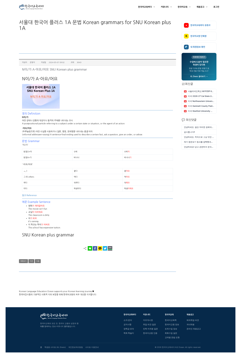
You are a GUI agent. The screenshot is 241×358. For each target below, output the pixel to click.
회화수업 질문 (171, 333)
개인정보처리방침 (75, 347)
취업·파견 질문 (149, 324)
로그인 (216, 7)
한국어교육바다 (145, 7)
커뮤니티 (165, 7)
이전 (31, 261)
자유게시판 (148, 320)
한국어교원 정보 (172, 324)
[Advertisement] (97, 41)
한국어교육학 (171, 320)
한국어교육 (182, 7)
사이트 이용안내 (92, 347)
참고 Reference (29, 195)
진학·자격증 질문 (150, 329)
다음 (37, 261)
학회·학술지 (129, 333)
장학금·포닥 (129, 329)
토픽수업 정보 (171, 329)
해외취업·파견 (193, 320)
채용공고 (200, 7)
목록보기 (23, 261)
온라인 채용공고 (194, 329)
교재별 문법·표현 (172, 337)
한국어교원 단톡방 (196, 36)
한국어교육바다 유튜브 (200, 25)
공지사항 (127, 324)
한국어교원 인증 (150, 333)
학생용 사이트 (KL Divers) (55, 347)
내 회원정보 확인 (195, 47)
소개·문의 (128, 320)
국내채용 (190, 324)
